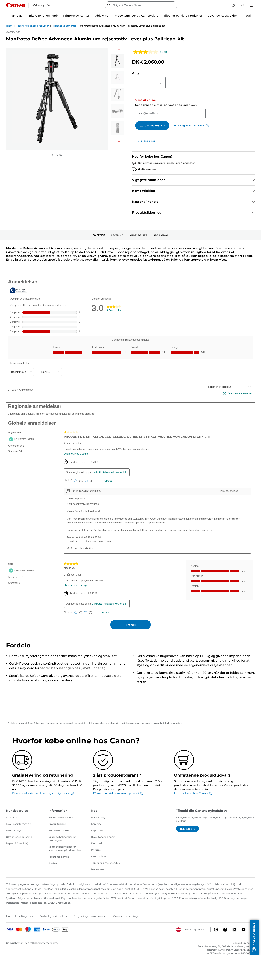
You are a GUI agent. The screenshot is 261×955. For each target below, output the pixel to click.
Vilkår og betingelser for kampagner (62, 838)
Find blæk (97, 843)
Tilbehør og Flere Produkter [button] (183, 15)
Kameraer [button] (17, 15)
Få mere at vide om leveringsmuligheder (40, 793)
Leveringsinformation (18, 823)
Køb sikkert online (59, 830)
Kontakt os (12, 817)
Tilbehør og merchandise (105, 862)
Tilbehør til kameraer (64, 25)
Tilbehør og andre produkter (32, 25)
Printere (96, 849)
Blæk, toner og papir (103, 836)
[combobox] (141, 5)
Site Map (53, 863)
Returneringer (14, 830)
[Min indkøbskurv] (251, 5)
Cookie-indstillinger (127, 916)
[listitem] (117, 61)
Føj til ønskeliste (146, 140)
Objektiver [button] (102, 15)
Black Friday (98, 817)
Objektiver (97, 830)
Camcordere (98, 856)
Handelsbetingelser (19, 916)
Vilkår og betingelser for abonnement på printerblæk (65, 848)
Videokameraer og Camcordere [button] (136, 15)
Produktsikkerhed (59, 856)
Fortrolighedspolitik (53, 916)
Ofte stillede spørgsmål (19, 836)
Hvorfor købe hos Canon (191, 793)
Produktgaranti (57, 823)
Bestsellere (97, 869)
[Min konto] (233, 5)
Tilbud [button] (246, 15)
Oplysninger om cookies (90, 916)
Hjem (9, 25)
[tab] (99, 235)
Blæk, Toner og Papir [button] (43, 15)
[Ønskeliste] (242, 5)
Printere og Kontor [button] (76, 15)
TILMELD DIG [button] (187, 828)
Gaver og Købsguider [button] (222, 15)
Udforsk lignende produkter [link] (188, 125)
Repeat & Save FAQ (17, 843)
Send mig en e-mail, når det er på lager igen (166, 105)
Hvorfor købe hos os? (61, 817)
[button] (254, 937)
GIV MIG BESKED (155, 125)
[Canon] (15, 5)
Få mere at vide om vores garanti (116, 793)
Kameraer (96, 823)
